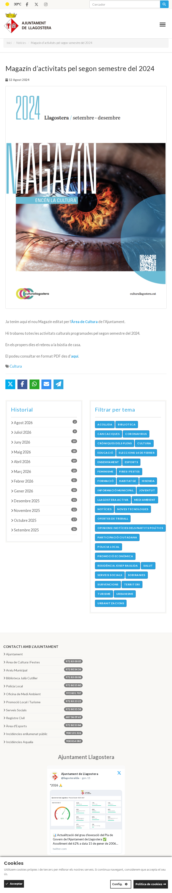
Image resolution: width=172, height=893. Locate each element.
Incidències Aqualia (43, 741)
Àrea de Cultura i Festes (43, 662)
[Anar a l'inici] (26, 22)
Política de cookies (148, 884)
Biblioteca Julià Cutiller (43, 677)
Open (163, 25)
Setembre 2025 (44, 530)
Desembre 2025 (44, 500)
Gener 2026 (44, 491)
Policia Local (43, 686)
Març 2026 (44, 471)
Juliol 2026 (44, 432)
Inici (9, 43)
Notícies (21, 43)
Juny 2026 (44, 442)
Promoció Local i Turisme (43, 701)
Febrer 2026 (44, 481)
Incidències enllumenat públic (43, 733)
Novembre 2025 (44, 510)
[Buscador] (164, 4)
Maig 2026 (44, 452)
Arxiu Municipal (43, 670)
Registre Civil (43, 717)
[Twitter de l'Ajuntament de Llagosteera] (36, 4)
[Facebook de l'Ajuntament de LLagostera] (26, 4)
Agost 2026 (44, 422)
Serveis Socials (43, 709)
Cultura (16, 366)
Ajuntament (14, 654)
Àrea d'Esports (43, 725)
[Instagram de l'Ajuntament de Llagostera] (45, 4)
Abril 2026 (44, 461)
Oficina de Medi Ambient (43, 693)
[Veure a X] (119, 773)
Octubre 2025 (44, 520)
